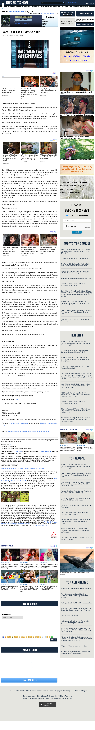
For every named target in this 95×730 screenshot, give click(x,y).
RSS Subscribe (75, 691)
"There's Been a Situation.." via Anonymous (75, 258)
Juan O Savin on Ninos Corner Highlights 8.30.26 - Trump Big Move (74, 513)
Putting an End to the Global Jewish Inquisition (76, 603)
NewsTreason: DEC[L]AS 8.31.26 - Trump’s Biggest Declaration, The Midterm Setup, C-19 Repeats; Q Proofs (76, 419)
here (17, 399)
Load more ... (29, 680)
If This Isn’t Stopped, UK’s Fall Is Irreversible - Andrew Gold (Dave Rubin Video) (76, 499)
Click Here (18, 451)
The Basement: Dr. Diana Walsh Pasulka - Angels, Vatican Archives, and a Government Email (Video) (75, 359)
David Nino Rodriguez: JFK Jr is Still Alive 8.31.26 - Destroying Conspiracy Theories (75, 272)
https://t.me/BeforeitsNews (70, 192)
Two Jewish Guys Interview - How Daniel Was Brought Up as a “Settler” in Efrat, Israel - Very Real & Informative (76, 629)
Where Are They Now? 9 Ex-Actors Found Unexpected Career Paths (11, 157)
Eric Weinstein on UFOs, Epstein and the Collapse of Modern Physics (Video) (74, 351)
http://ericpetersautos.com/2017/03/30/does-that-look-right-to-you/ (29, 431)
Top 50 (78, 6)
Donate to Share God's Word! (77, 60)
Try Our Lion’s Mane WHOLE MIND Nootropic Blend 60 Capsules (22, 468)
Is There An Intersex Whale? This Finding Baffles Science (74, 573)
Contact (32, 691)
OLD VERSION (85, 13)
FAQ (27, 691)
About (10, 691)
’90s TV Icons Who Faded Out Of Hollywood (75, 159)
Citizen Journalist (46, 451)
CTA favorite (24, 161)
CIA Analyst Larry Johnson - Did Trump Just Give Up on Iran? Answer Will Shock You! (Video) (75, 521)
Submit (76, 232)
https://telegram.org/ (85, 186)
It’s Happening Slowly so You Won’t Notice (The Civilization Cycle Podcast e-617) (75, 622)
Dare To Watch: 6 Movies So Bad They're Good (76, 115)
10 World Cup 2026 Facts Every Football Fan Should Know (48, 588)
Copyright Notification (62, 691)
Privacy (39, 691)
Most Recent (86, 6)
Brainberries (6, 163)
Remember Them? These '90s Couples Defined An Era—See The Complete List (29, 589)
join (10, 445)
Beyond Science (30, 6)
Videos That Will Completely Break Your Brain (76, 278)
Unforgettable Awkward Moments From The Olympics (9, 588)
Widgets (84, 691)
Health (22, 6)
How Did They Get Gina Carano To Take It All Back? (76, 93)
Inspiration (63, 6)
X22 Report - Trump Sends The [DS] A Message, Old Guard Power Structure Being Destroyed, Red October (75, 303)
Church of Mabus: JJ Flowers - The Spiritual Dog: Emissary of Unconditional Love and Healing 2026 (75, 410)
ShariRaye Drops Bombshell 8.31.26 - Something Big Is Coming (73, 284)
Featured (8, 6)
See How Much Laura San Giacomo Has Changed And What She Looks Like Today (29, 250)
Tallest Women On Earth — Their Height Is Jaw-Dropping (9, 566)
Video (73, 6)
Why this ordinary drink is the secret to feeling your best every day (29, 157)
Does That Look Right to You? (18, 423)
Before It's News (17, 2)
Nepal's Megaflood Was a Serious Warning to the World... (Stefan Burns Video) (76, 492)
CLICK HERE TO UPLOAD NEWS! (85, 24)
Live (69, 6)
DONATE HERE (67, 14)
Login (87, 3)
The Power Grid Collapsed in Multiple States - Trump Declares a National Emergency (76, 264)
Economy (15, 6)
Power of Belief (41, 6)
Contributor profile (18, 23)
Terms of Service (48, 691)
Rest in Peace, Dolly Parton (70, 615)
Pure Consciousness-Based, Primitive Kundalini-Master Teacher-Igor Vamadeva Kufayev (74, 595)
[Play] (77, 38)
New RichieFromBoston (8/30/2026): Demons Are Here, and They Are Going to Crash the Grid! (76, 312)
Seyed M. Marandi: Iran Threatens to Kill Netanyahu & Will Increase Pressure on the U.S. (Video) (75, 530)
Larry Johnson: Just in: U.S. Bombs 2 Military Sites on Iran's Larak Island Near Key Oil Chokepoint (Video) (75, 385)
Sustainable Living (52, 6)
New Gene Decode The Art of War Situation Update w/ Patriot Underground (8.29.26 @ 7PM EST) (75, 251)
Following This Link (41, 525)
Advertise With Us (19, 691)
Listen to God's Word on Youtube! (77, 56)
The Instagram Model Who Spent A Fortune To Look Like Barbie (49, 566)
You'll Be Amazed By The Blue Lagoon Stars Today (85, 448)
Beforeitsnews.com (16, 12)
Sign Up (92, 3)
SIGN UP (68, 216)
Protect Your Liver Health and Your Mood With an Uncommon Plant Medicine (76, 652)
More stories (27, 23)
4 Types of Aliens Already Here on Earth (74, 646)
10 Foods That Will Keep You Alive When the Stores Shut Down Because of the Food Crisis (76, 609)
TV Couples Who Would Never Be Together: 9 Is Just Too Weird (48, 157)
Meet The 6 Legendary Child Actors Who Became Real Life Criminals (10, 250)
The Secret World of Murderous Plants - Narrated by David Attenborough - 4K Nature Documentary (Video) (75, 343)
